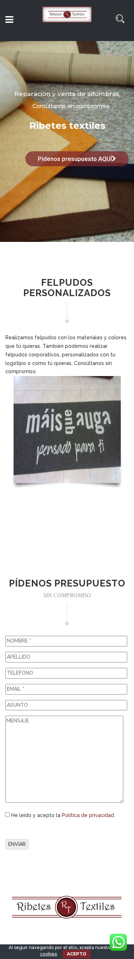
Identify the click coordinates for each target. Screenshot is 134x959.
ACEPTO (76, 954)
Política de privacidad (88, 815)
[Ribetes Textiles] (67, 21)
